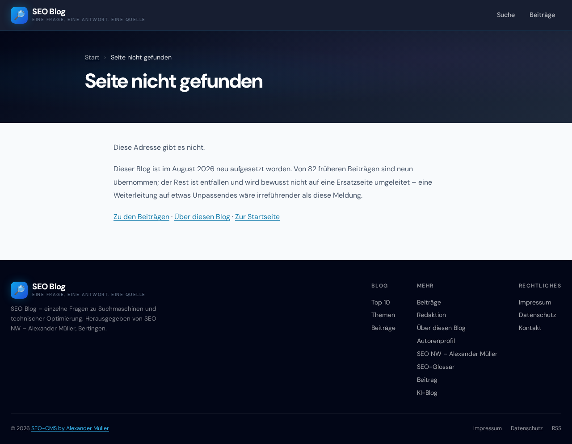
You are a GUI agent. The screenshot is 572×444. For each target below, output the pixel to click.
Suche (506, 15)
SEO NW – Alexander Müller (457, 354)
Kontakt (530, 328)
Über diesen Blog (202, 216)
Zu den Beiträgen (141, 216)
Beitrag (427, 380)
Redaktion (431, 315)
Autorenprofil (436, 341)
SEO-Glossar (435, 367)
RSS (556, 428)
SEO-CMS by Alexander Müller (70, 428)
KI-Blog (427, 393)
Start (92, 57)
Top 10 (380, 302)
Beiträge (542, 15)
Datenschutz (537, 315)
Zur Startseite (257, 216)
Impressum (535, 302)
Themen (383, 315)
